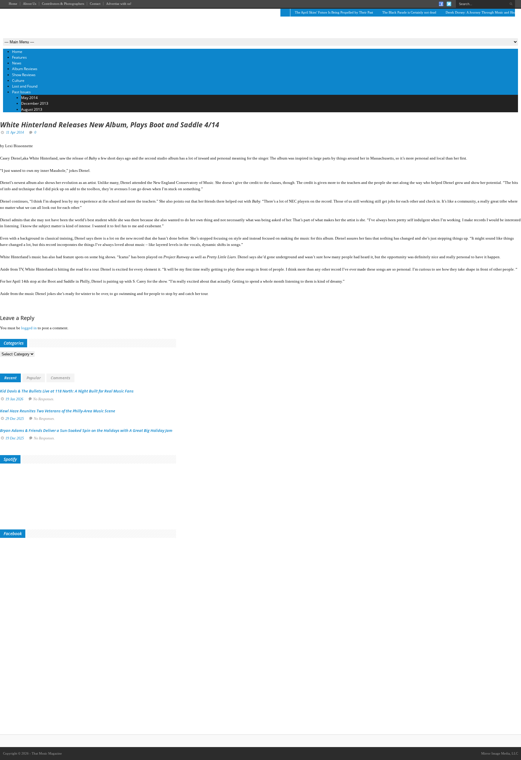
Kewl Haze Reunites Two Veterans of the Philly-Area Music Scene (57, 411)
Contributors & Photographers (63, 3)
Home (13, 3)
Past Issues (21, 92)
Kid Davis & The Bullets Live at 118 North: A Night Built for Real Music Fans (67, 391)
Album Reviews (24, 68)
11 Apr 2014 (15, 132)
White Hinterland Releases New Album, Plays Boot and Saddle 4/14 (109, 124)
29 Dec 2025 (14, 419)
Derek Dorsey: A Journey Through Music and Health (482, 12)
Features (19, 57)
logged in (29, 328)
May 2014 (29, 97)
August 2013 (31, 109)
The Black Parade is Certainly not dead (409, 12)
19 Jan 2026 (14, 399)
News (16, 63)
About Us (29, 3)
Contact (95, 3)
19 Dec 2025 (14, 438)
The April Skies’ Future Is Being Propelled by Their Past (334, 12)
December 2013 (34, 103)
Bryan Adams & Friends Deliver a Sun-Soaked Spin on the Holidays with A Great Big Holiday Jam (86, 430)
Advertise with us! (118, 3)
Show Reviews (24, 74)
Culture (18, 80)
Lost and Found (24, 86)
